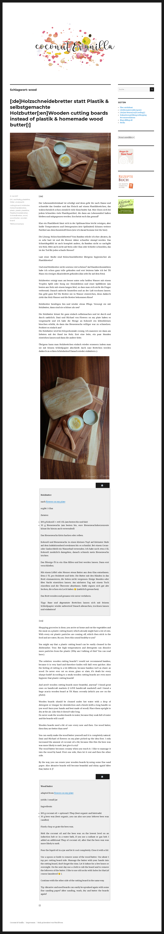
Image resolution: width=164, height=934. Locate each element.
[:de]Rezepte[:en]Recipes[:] (130, 110)
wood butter (15, 218)
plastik (18, 210)
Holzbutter (25, 205)
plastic (12, 210)
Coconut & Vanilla (17, 923)
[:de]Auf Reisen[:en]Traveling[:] (132, 113)
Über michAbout (126, 108)
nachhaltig (17, 199)
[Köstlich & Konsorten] (136, 206)
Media (122, 123)
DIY (11, 199)
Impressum (30, 923)
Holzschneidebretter (18, 208)
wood (25, 215)
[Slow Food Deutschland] (136, 156)
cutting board (15, 205)
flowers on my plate (55, 501)
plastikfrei (26, 199)
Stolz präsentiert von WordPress (50, 923)
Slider (12, 202)
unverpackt (19, 202)
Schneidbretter (16, 215)
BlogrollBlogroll (126, 120)
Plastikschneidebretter (19, 213)
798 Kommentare (17, 224)
